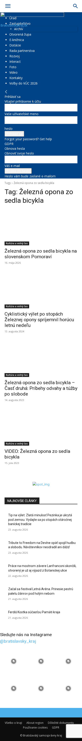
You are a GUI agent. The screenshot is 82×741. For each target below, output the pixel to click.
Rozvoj (14, 56)
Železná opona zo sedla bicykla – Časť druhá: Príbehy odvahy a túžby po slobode (41, 388)
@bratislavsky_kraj (18, 641)
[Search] (75, 6)
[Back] (6, 92)
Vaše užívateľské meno (21, 114)
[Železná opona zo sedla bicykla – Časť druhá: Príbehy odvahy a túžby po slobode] (41, 359)
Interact (15, 61)
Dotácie (15, 45)
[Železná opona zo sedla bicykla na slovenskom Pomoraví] (41, 227)
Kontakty (16, 78)
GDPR (9, 144)
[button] (7, 6)
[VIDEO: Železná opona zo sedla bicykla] (41, 427)
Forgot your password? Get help (28, 139)
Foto (12, 67)
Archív (18, 29)
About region (35, 723)
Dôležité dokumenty (61, 723)
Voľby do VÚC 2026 (23, 83)
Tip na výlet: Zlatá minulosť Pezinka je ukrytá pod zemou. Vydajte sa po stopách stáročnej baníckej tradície (40, 519)
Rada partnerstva (22, 50)
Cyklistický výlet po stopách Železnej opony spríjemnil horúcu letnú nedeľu (39, 319)
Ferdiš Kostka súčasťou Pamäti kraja (34, 612)
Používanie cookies (35, 727)
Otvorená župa (20, 34)
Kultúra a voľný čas (17, 243)
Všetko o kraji (13, 723)
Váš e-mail (12, 166)
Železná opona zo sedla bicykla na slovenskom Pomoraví (41, 253)
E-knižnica (16, 40)
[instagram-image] (13, 661)
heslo (9, 128)
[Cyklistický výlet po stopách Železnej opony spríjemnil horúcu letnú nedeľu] (41, 290)
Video (13, 72)
